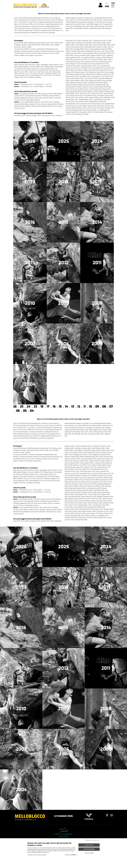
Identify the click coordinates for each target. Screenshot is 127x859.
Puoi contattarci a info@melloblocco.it (25, 819)
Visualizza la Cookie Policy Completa (37, 854)
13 (72, 406)
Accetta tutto (89, 845)
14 (66, 406)
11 (84, 406)
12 (78, 406)
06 (18, 411)
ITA (106, 3)
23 (35, 406)
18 (41, 406)
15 (60, 406)
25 (21, 406)
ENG (107, 6)
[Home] (31, 5)
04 (32, 411)
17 (48, 406)
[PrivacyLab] (73, 855)
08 (104, 406)
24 (28, 406)
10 (90, 406)
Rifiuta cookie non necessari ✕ (92, 840)
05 (25, 411)
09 (97, 406)
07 (111, 406)
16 (54, 406)
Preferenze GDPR (89, 853)
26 (15, 406)
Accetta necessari (89, 849)
